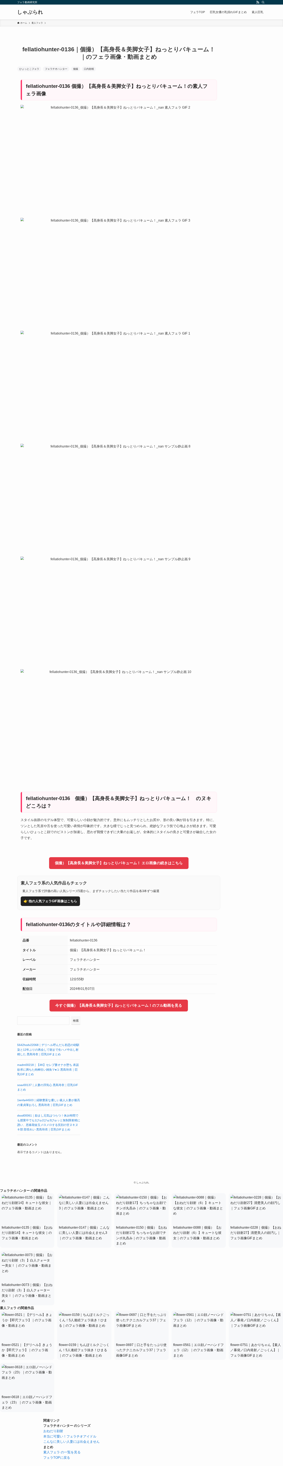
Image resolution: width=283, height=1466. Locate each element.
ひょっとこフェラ (29, 68)
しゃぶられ (30, 12)
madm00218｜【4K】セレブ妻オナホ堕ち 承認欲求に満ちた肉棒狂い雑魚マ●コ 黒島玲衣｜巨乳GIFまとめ (48, 1069)
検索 (76, 1020)
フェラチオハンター (56, 68)
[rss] (257, 2)
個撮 (75, 68)
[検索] (263, 2)
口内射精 (89, 68)
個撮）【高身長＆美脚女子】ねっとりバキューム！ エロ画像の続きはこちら (119, 863)
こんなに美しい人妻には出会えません (71, 1441)
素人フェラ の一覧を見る (62, 1452)
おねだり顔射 (53, 1431)
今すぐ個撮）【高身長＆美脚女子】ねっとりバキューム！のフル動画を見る (118, 1005)
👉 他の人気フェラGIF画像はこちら (50, 901)
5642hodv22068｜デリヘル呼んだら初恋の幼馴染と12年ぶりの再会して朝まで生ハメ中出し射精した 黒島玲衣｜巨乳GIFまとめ (48, 1049)
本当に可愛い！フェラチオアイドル (69, 1436)
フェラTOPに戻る (56, 1457)
